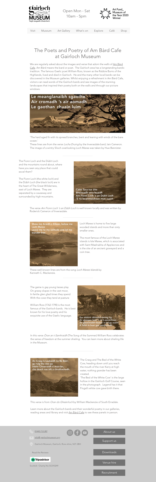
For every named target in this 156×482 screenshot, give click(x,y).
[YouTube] (85, 433)
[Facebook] (77, 433)
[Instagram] (70, 433)
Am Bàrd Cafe (76, 412)
